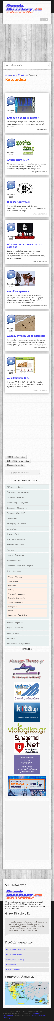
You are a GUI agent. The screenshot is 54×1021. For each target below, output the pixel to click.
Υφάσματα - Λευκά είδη (17, 615)
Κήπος (11, 590)
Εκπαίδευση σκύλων (18, 291)
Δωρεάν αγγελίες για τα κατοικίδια (26, 335)
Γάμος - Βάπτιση (15, 577)
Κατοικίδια (12, 585)
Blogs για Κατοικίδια (15, 465)
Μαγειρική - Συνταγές (16, 594)
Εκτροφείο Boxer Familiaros (23, 117)
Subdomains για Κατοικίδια (18, 461)
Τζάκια (10, 611)
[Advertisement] (27, 42)
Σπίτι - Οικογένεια (20, 75)
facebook (42, 19)
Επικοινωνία (11, 965)
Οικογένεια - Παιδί (15, 602)
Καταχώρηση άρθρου (14, 954)
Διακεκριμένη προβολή (15, 960)
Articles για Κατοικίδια (16, 457)
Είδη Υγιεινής (13, 581)
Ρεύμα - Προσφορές (13, 970)
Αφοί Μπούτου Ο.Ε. (18, 378)
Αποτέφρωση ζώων (18, 159)
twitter (46, 19)
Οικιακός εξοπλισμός (16, 598)
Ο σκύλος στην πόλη (18, 202)
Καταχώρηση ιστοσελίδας (16, 949)
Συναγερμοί (12, 606)
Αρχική (8, 75)
